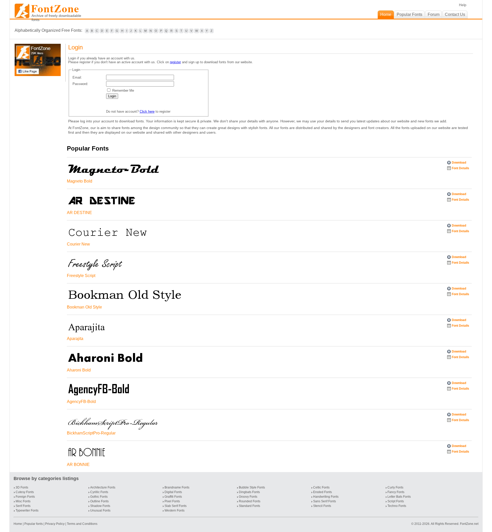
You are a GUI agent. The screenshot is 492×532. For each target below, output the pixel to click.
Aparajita (75, 338)
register (175, 62)
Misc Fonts (23, 501)
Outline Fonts (99, 501)
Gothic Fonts (99, 496)
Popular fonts (33, 524)
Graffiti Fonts (173, 496)
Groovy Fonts (248, 496)
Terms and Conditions (82, 524)
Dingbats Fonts (249, 492)
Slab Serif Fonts (176, 506)
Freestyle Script (81, 275)
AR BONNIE (78, 464)
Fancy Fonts (395, 492)
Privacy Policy (55, 524)
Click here (147, 111)
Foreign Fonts (25, 496)
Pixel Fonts (172, 501)
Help (462, 5)
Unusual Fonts (100, 510)
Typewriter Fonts (27, 510)
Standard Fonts (249, 506)
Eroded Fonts (322, 492)
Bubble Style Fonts (252, 487)
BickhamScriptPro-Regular (91, 433)
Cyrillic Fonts (99, 492)
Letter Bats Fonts (399, 496)
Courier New (78, 244)
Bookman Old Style (84, 307)
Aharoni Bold (79, 370)
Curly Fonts (395, 487)
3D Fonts (22, 487)
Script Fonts (395, 501)
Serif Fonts (23, 506)
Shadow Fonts (100, 506)
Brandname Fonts (177, 487)
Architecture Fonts (102, 487)
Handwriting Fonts (326, 496)
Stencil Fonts (322, 506)
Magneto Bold (79, 181)
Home (18, 524)
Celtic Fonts (321, 487)
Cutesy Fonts (25, 492)
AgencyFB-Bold (81, 401)
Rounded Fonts (249, 501)
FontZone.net (469, 524)
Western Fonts (174, 510)
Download (459, 162)
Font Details (460, 168)
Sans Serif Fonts (324, 501)
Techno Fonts (396, 506)
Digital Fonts (173, 492)
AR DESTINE (79, 212)
